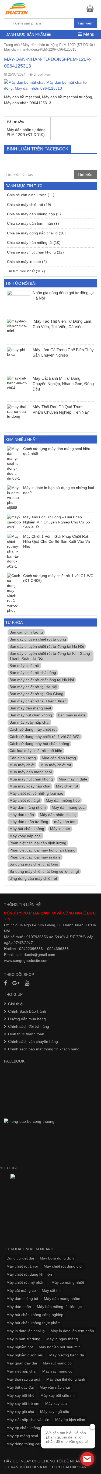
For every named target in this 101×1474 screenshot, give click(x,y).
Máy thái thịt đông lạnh (65, 1379)
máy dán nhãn (21, 814)
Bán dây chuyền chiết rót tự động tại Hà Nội (46, 646)
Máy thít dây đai (20, 1387)
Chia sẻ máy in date (24, 261)
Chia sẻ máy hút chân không (31, 252)
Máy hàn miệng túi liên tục (59, 1306)
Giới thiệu (16, 1004)
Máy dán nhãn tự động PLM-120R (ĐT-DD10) (58, 45)
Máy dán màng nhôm (27, 807)
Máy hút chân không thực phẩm (33, 1323)
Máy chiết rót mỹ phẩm (26, 1282)
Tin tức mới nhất (21, 271)
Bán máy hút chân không (30, 715)
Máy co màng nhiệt (67, 1282)
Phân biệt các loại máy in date (35, 857)
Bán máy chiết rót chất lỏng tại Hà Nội (41, 680)
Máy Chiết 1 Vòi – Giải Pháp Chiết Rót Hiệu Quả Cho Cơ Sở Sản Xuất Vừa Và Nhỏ (56, 541)
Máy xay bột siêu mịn (58, 1395)
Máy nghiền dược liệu (24, 1355)
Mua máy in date (73, 779)
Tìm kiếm (85, 23)
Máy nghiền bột (19, 1347)
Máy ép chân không (23, 1428)
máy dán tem (65, 821)
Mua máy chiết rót (55, 765)
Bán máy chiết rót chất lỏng (32, 672)
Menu (88, 34)
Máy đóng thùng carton (26, 1444)
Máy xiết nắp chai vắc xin (27, 1419)
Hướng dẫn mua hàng (27, 1019)
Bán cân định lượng (26, 632)
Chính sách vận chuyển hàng (33, 1041)
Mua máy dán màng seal (30, 772)
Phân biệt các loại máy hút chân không (42, 850)
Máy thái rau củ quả (23, 1379)
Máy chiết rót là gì (24, 800)
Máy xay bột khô (20, 1395)
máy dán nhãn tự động (28, 821)
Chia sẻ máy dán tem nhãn (30, 223)
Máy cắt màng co (21, 1290)
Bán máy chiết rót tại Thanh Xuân (38, 701)
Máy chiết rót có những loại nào (36, 793)
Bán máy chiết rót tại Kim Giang (36, 694)
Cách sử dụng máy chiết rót (33, 729)
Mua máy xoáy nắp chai (29, 786)
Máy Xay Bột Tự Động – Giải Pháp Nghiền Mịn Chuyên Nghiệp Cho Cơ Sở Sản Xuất (56, 522)
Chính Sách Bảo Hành (27, 1011)
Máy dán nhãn (18, 1306)
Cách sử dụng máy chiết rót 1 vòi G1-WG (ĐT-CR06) (58, 578)
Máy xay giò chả (20, 1411)
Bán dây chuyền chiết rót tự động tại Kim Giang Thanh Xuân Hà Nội (49, 655)
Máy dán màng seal (68, 807)
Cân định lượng (22, 758)
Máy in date (60, 828)
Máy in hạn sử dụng (23, 1339)
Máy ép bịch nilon (70, 1419)
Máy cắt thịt (51, 1290)
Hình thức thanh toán (26, 1034)
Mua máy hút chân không (31, 779)
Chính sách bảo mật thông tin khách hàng (43, 1049)
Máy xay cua (56, 1403)
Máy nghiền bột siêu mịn (60, 1347)
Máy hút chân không (26, 828)
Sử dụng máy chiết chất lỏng (33, 864)
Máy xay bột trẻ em (22, 1403)
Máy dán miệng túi (22, 1298)
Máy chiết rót (67, 786)
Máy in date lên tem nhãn (72, 1331)
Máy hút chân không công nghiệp (34, 1315)
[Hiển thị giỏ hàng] (91, 8)
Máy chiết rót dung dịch (63, 1266)
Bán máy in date (72, 715)
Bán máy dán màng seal (30, 708)
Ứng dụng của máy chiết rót (33, 878)
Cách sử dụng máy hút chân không (39, 743)
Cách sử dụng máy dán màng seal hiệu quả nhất (56, 451)
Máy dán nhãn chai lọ (58, 814)
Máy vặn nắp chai (55, 1387)
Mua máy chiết (21, 765)
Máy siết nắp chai (21, 1371)
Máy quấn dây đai (21, 1363)
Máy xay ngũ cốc (54, 1411)
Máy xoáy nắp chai (25, 836)
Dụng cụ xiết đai (20, 1258)
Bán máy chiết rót (24, 665)
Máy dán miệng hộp (63, 800)
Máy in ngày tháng (62, 1339)
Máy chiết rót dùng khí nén (29, 1274)
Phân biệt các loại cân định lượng (37, 843)
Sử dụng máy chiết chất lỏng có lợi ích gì (44, 871)
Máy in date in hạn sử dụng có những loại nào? (58, 490)
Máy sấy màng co (57, 1371)
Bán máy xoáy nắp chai (29, 722)
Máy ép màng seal (22, 1436)
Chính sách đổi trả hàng (28, 1026)
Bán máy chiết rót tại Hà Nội (33, 687)
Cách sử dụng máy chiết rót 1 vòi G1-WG (44, 736)
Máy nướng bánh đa (66, 1355)
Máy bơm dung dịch (57, 1258)
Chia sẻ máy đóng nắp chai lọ (32, 233)
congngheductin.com (30, 960)
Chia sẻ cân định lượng (27, 195)
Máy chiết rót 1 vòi (22, 1266)
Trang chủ (12, 45)
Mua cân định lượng (59, 758)
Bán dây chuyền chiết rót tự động (37, 639)
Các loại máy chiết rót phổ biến (35, 750)
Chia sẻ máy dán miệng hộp (31, 214)
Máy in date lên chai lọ (25, 1331)
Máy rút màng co (57, 1363)
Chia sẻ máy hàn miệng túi (30, 242)
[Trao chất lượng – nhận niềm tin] (17, 8)
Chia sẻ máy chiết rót (25, 204)
